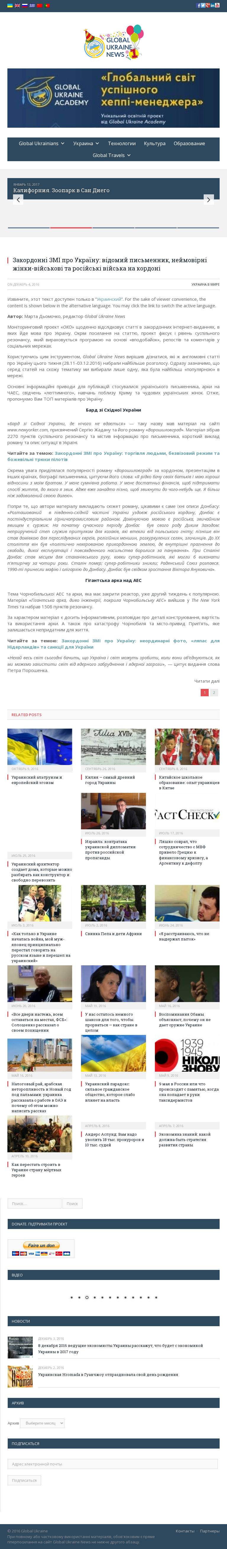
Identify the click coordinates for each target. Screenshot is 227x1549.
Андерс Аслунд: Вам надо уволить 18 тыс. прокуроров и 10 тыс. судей (114, 1140)
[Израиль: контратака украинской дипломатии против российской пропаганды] (113, 814)
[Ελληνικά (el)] (32, 6)
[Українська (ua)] (10, 6)
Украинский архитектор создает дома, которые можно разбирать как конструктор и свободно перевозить (42, 872)
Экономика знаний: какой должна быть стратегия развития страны (185, 1140)
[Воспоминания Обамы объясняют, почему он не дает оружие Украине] (187, 986)
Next (209, 199)
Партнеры (210, 1531)
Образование (189, 143)
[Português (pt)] (47, 6)
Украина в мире (206, 284)
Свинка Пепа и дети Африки (113, 933)
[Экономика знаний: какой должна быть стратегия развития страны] (187, 1122)
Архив (13, 1423)
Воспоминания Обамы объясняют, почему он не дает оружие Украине (185, 1020)
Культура (155, 143)
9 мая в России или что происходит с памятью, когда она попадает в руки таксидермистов (189, 1092)
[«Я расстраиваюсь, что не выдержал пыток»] (187, 906)
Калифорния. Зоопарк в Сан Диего (61, 190)
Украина (83, 143)
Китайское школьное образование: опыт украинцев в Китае (189, 782)
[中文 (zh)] (39, 6)
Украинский (109, 299)
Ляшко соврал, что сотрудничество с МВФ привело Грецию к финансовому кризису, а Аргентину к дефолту (183, 852)
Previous (18, 199)
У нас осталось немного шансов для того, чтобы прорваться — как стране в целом (111, 1022)
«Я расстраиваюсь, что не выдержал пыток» (184, 936)
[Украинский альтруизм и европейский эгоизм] (39, 750)
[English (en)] (17, 6)
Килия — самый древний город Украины (110, 779)
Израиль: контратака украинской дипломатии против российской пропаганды (110, 849)
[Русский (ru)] (24, 6)
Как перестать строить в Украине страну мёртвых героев (36, 1170)
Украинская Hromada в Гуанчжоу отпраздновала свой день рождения (108, 1374)
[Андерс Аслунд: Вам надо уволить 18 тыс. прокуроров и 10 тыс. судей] (113, 1122)
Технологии (122, 143)
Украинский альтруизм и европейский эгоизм (37, 779)
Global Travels (109, 155)
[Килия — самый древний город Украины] (113, 750)
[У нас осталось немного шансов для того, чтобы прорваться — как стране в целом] (113, 986)
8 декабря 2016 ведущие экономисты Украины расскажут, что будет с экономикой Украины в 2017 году (120, 1348)
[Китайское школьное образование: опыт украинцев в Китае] (187, 750)
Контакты (185, 1531)
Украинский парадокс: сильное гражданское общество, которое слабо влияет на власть (110, 1092)
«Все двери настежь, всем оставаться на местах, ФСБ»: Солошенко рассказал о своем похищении (39, 1022)
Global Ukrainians (39, 143)
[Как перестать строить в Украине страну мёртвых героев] (39, 1137)
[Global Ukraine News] (114, 41)
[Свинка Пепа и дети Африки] (113, 906)
